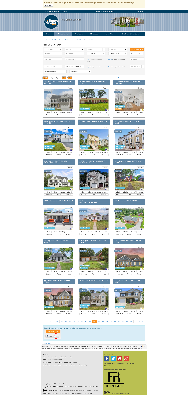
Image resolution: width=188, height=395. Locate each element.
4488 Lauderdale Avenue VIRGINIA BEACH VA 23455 (92, 162)
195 (70, 322)
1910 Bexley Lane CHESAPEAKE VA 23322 (127, 281)
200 (90, 322)
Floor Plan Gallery (52, 357)
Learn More (48, 5)
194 (66, 322)
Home (48, 34)
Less (139, 53)
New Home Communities (65, 357)
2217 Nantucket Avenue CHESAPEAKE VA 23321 (58, 82)
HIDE (69, 115)
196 (74, 322)
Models (45, 357)
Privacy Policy (83, 365)
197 (78, 322)
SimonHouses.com (51, 22)
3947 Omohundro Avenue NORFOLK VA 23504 (128, 82)
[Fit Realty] (48, 387)
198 (82, 322)
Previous (46, 322)
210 (131, 322)
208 (123, 322)
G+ (126, 358)
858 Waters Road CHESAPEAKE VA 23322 (127, 202)
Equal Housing (107, 392)
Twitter (113, 358)
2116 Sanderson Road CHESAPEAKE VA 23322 (58, 281)
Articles (75, 362)
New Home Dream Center (131, 34)
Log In (141, 11)
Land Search (77, 40)
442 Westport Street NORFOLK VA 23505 (127, 122)
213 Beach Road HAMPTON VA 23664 (93, 121)
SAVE (59, 115)
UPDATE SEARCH (138, 49)
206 (115, 322)
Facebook (106, 358)
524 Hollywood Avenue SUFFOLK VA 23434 (92, 241)
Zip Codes (55, 362)
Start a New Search (50, 40)
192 (57, 322)
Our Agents (79, 34)
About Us (45, 354)
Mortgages (94, 34)
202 (99, 322)
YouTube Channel (119, 358)
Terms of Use (66, 365)
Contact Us (107, 365)
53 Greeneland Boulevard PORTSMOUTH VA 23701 (88, 202)
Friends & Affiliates (56, 365)
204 (107, 322)
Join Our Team (46, 365)
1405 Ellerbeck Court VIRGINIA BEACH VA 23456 (58, 122)
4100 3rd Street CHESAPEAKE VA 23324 (58, 201)
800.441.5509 (122, 369)
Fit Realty (55, 386)
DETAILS (49, 115)
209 (127, 322)
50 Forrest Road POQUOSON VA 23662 (93, 280)
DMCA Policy (74, 365)
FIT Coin (55, 390)
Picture (70, 88)
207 (119, 322)
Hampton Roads (47, 362)
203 (103, 322)
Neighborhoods (63, 362)
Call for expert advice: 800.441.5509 (55, 11)
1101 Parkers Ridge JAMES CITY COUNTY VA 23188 (55, 162)
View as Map (117, 78)
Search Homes (63, 34)
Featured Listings (64, 40)
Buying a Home (47, 359)
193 (62, 322)
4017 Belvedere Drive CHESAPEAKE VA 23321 (93, 82)
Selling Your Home (57, 359)
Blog (70, 362)
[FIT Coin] (48, 390)
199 (86, 322)
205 (111, 322)
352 (139, 322)
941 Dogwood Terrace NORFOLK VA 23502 (57, 241)
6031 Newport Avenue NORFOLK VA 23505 (128, 162)
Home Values (109, 34)
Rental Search (88, 40)
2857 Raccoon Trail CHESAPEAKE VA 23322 (128, 241)
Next (143, 322)
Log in (88, 59)
